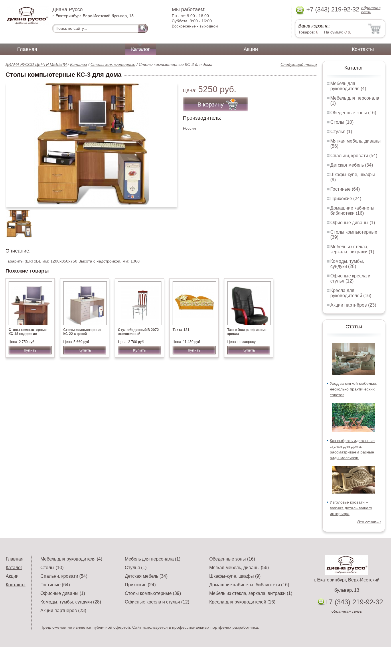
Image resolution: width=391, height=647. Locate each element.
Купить (30, 350)
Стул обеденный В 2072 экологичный (138, 332)
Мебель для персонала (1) (152, 559)
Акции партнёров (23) (353, 305)
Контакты (363, 49)
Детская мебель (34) (351, 165)
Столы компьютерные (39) (153, 593)
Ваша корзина (313, 25)
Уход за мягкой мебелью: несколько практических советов (353, 389)
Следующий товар (299, 64)
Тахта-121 (181, 330)
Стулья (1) (341, 131)
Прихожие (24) (345, 198)
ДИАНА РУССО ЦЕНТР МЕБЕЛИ (36, 64)
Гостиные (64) (345, 189)
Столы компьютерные (112, 64)
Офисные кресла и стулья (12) (350, 278)
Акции (251, 49)
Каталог (140, 49)
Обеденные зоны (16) (353, 112)
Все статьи (369, 522)
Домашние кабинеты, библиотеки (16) (353, 211)
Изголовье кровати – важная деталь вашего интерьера (351, 508)
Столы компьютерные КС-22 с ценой (82, 332)
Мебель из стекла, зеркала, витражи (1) (352, 249)
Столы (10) (342, 122)
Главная (27, 49)
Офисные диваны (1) (352, 222)
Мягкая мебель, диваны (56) (239, 567)
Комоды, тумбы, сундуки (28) (347, 264)
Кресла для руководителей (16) (350, 293)
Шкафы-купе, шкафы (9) (234, 576)
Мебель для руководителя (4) (348, 86)
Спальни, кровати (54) (353, 155)
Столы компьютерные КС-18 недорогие (28, 332)
